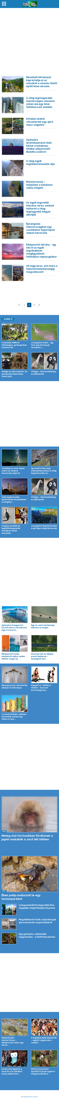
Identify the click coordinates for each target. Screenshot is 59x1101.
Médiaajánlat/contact (29, 1096)
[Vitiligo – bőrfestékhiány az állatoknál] (44, 361)
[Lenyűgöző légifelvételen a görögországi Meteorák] (44, 515)
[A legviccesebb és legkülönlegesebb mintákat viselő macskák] (15, 515)
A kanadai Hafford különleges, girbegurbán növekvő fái (14, 345)
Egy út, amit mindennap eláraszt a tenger (43, 626)
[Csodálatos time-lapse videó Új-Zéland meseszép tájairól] (15, 457)
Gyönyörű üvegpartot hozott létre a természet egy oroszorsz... (14, 627)
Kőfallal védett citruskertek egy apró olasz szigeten (39, 121)
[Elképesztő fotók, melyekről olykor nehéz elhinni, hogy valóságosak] (15, 643)
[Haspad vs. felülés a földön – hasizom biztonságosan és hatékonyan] (44, 674)
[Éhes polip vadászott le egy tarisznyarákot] (29, 874)
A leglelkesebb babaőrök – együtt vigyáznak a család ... (44, 1040)
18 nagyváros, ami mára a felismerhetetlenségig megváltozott (41, 268)
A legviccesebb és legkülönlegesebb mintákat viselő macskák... (11, 529)
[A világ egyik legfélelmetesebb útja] (13, 168)
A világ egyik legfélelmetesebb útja (40, 162)
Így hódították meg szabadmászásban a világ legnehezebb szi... (43, 470)
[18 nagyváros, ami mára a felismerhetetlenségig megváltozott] (13, 272)
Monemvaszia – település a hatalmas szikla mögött (39, 184)
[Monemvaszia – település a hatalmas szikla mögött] (13, 188)
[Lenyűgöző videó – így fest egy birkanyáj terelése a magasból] (44, 332)
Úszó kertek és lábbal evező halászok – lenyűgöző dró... (42, 656)
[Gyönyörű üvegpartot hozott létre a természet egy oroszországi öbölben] (15, 614)
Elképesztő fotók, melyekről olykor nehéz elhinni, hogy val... (13, 656)
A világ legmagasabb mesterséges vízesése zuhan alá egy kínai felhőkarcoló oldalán (40, 103)
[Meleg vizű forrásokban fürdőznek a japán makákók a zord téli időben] (29, 814)
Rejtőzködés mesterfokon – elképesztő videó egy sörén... (12, 1041)
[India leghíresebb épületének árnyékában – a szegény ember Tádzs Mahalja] (15, 486)
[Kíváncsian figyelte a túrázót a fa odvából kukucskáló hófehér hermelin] (15, 1058)
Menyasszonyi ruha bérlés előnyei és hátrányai (15, 686)
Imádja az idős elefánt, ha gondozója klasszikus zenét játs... (14, 373)
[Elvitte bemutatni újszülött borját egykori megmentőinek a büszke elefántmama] (44, 1058)
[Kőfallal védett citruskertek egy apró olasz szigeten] (13, 125)
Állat (4, 831)
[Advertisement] (29, 40)
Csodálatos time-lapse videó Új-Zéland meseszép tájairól (13, 470)
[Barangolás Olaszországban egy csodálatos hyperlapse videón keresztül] (13, 230)
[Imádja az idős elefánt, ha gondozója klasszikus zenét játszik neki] (15, 361)
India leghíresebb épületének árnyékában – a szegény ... (15, 499)
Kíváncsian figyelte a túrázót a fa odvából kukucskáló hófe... (12, 1071)
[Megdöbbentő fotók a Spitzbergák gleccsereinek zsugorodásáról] (9, 924)
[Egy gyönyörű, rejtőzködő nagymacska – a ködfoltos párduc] (9, 938)
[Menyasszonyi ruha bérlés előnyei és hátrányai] (15, 674)
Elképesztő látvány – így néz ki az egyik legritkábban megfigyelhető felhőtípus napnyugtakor (41, 250)
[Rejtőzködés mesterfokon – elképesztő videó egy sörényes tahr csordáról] (15, 1027)
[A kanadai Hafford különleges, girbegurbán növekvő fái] (15, 332)
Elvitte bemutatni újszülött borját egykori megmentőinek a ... (43, 1071)
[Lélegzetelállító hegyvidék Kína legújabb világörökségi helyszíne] (9, 909)
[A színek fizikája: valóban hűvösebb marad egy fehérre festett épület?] (15, 703)
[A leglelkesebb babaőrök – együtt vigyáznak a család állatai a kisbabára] (44, 1027)
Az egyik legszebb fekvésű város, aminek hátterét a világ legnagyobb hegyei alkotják (40, 208)
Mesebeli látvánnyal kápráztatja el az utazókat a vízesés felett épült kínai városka (41, 82)
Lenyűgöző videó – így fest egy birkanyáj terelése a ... (42, 345)
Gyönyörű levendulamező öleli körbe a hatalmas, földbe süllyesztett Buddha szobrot (39, 145)
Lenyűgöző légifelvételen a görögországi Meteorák (44, 527)
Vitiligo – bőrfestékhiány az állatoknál (43, 372)
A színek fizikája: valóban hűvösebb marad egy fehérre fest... (14, 716)
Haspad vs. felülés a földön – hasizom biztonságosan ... (41, 687)
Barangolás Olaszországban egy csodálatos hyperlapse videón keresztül (40, 228)
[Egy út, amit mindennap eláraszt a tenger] (44, 614)
